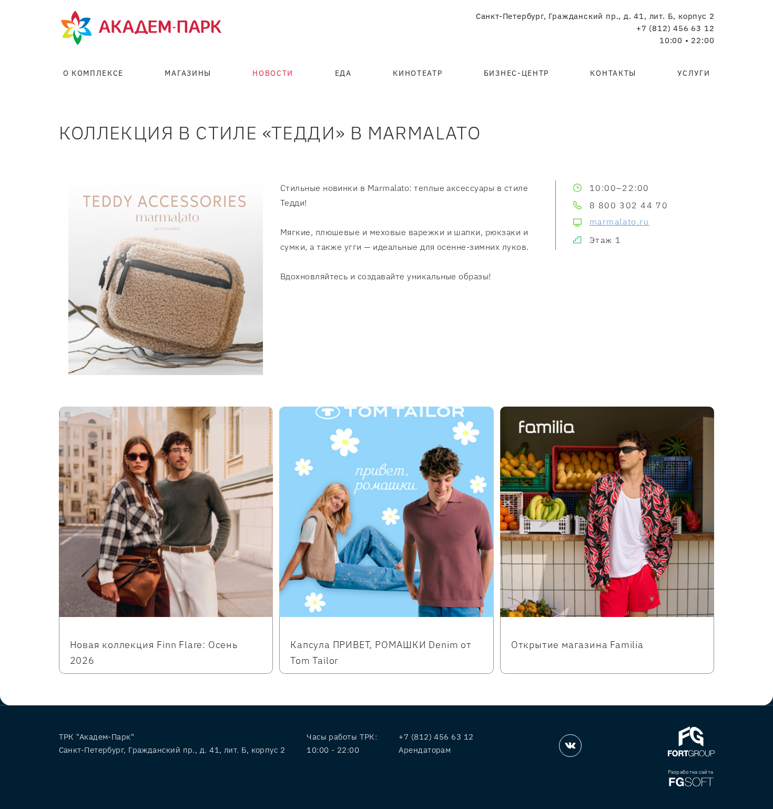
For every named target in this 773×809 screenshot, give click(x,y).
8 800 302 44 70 (628, 205)
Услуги (693, 73)
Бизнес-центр (516, 73)
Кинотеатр (417, 73)
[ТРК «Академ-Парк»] (141, 28)
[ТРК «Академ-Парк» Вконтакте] (570, 745)
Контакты (613, 73)
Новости (272, 73)
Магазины (188, 73)
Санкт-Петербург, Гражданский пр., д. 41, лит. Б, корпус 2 (595, 16)
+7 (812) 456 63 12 (675, 28)
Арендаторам (425, 750)
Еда (343, 73)
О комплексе (93, 73)
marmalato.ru (619, 221)
